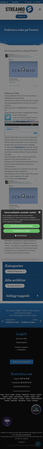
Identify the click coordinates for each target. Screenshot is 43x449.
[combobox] (39, 212)
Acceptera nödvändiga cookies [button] (21, 226)
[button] (21, 235)
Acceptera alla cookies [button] (21, 231)
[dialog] (21, 224)
